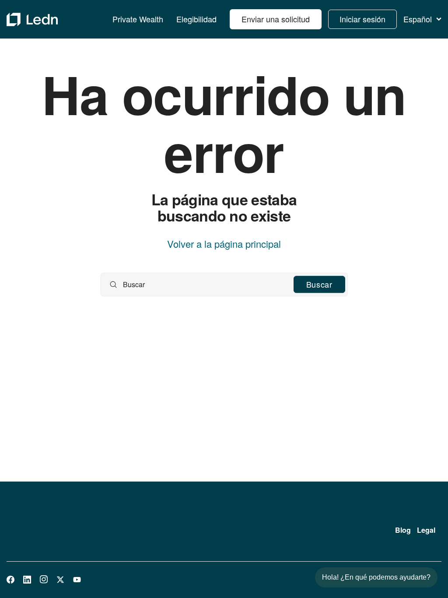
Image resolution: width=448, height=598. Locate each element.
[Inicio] (32, 19)
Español (417, 19)
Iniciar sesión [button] (362, 19)
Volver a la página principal (224, 243)
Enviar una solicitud (276, 19)
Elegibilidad (196, 19)
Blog (403, 530)
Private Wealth (137, 19)
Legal (426, 530)
